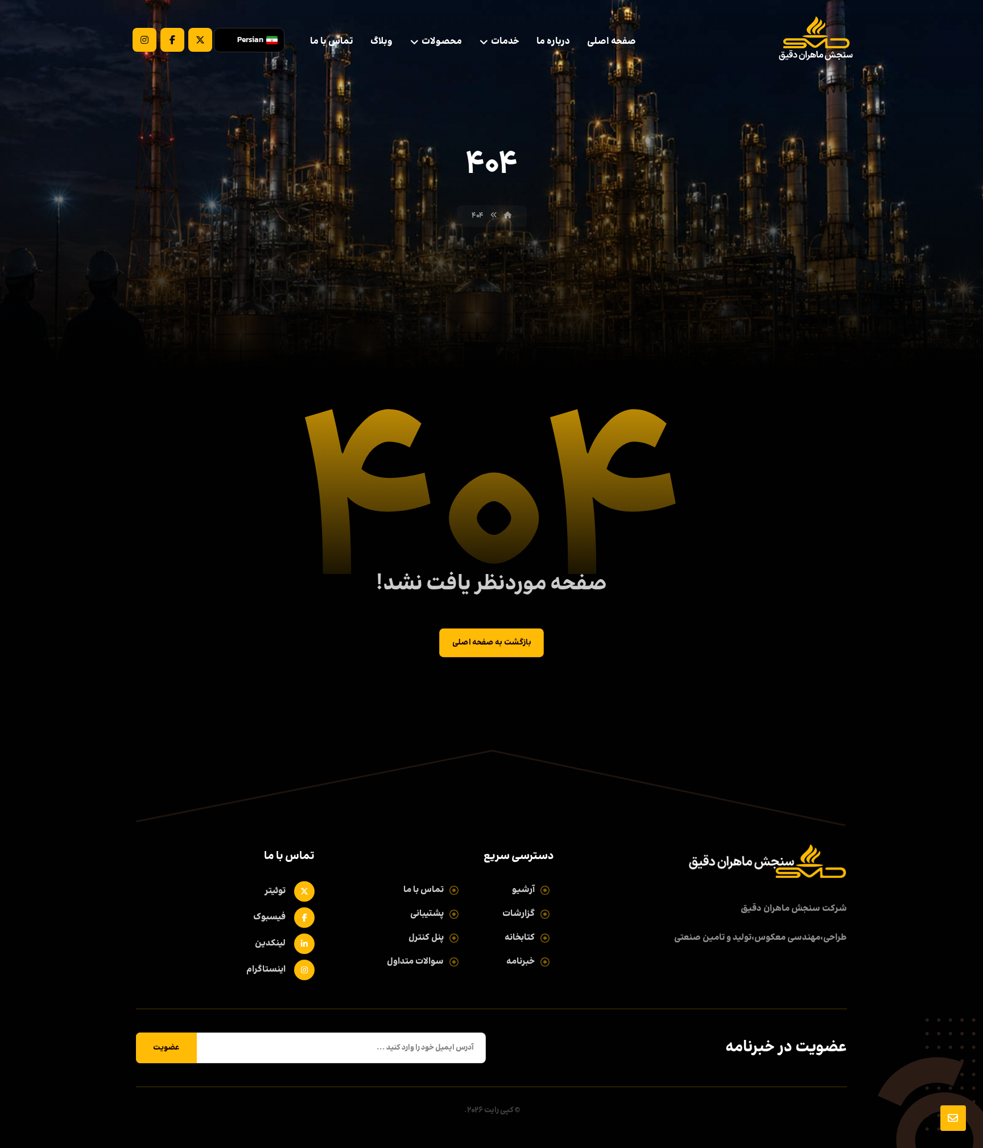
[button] (200, 40)
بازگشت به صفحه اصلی (491, 643)
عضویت (166, 1048)
